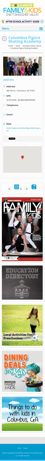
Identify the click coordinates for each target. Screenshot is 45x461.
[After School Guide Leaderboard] (22, 23)
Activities (26, 46)
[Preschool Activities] (22, 345)
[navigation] (22, 28)
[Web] (22, 430)
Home (10, 46)
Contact (25, 448)
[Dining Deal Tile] (22, 391)
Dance (32, 46)
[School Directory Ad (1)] (22, 299)
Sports (38, 46)
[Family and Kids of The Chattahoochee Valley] (22, 14)
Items (18, 46)
